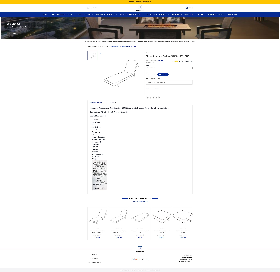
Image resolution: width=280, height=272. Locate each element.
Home (45, 14)
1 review (181, 61)
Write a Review (188, 61)
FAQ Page (200, 14)
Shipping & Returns (215, 14)
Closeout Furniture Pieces (130, 14)
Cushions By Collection (105, 14)
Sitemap (158, 270)
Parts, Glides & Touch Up (181, 14)
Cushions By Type (84, 14)
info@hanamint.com (186, 261)
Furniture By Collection (157, 14)
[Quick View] (104, 209)
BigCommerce (141, 270)
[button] (12, 33)
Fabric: (148, 65)
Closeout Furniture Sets (62, 14)
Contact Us (232, 14)
